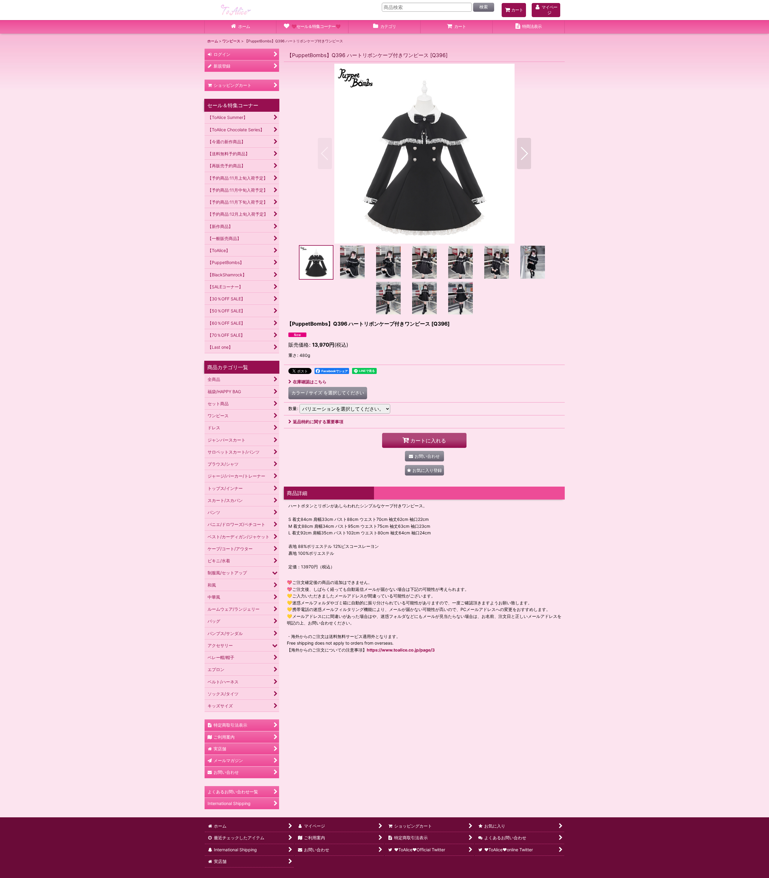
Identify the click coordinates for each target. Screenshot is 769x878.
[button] (325, 153)
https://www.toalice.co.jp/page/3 (401, 649)
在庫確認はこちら (310, 381)
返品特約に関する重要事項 (318, 421)
